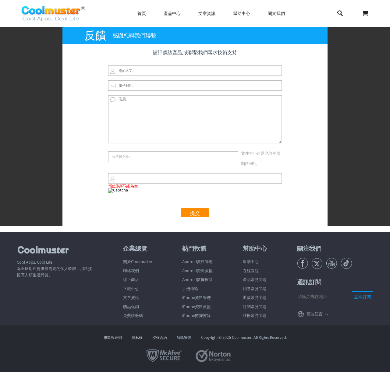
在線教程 (251, 270)
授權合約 (159, 337)
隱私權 (137, 337)
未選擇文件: (121, 156)
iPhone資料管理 (196, 297)
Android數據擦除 (197, 279)
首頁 (141, 13)
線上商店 (131, 279)
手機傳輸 (190, 288)
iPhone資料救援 (196, 306)
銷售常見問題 (255, 288)
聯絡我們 (131, 270)
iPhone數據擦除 (196, 315)
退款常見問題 (255, 297)
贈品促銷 (131, 306)
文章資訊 (131, 297)
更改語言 (315, 314)
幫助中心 (251, 261)
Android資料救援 (197, 270)
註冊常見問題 (255, 315)
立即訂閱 (362, 297)
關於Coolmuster (137, 261)
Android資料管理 (197, 261)
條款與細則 (113, 337)
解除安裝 (184, 337)
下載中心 (131, 288)
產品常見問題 (255, 279)
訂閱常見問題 (255, 306)
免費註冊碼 (133, 315)
